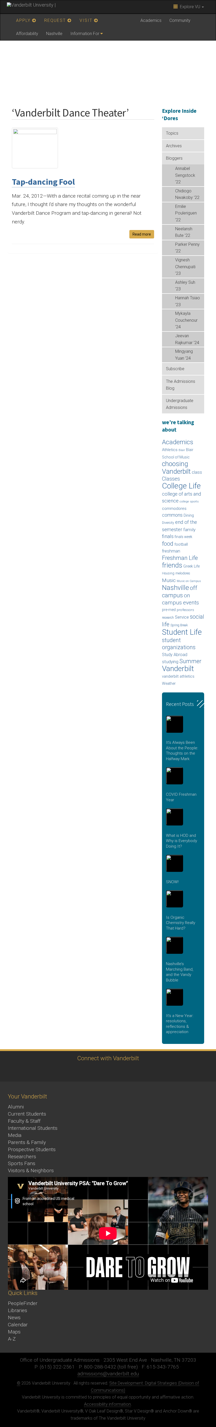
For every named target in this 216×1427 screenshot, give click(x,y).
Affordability (27, 33)
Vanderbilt (178, 668)
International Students (32, 1128)
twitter (63, 1071)
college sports (189, 501)
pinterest (136, 1071)
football (181, 544)
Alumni (16, 1107)
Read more (141, 234)
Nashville (54, 33)
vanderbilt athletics (178, 676)
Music (169, 580)
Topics (172, 133)
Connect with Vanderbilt (108, 1058)
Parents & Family (27, 1142)
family (189, 529)
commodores (174, 508)
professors (185, 610)
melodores (182, 573)
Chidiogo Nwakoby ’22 (187, 194)
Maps (14, 1332)
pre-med (169, 610)
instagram (92, 1071)
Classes (171, 479)
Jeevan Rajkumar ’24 (187, 339)
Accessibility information (107, 1404)
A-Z (12, 1339)
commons (172, 515)
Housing (168, 573)
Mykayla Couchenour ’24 (186, 320)
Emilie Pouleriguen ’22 (186, 213)
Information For (84, 33)
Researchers (22, 1157)
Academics (150, 20)
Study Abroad (174, 654)
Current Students (27, 1114)
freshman (171, 551)
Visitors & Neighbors (31, 1170)
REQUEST (55, 20)
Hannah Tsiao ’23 (187, 301)
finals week (183, 537)
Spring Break (179, 625)
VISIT (87, 20)
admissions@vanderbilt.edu (108, 1374)
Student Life (182, 632)
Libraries (17, 1310)
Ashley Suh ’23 (185, 286)
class (197, 472)
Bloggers (174, 158)
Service (182, 617)
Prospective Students (32, 1149)
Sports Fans (21, 1163)
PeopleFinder (22, 1303)
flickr (121, 1071)
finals (168, 536)
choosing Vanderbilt (176, 467)
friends (172, 565)
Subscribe (175, 368)
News (14, 1317)
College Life (181, 485)
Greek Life (191, 566)
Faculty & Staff (24, 1121)
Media (14, 1135)
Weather (169, 683)
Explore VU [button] (189, 6)
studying (170, 661)
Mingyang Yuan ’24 (184, 355)
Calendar (18, 1325)
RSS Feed (150, 1071)
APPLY (24, 20)
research (168, 617)
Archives (174, 145)
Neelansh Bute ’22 (183, 232)
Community (179, 20)
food (167, 543)
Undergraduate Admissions (179, 404)
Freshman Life (180, 558)
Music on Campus (189, 581)
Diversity (168, 523)
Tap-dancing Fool (43, 182)
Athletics (170, 449)
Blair (182, 450)
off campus (179, 591)
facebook (78, 1071)
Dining (189, 515)
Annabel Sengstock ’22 (185, 175)
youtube (107, 1071)
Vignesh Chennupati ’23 (185, 266)
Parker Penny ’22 (187, 248)
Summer (190, 661)
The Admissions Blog (180, 385)
